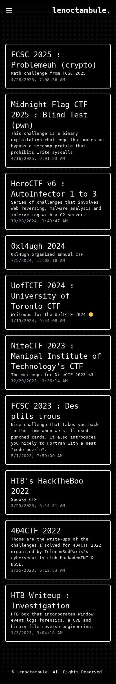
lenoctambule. (81, 10)
